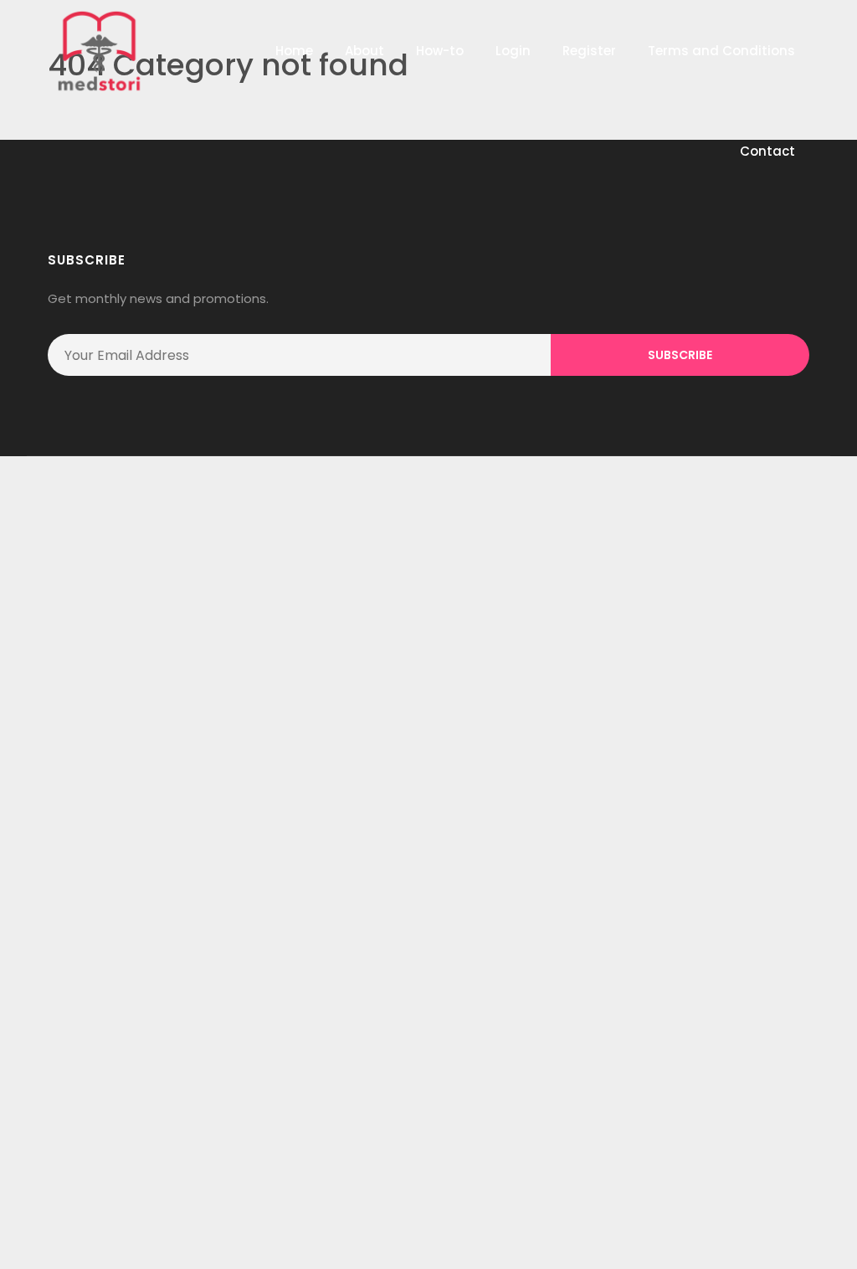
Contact (767, 151)
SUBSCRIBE (680, 355)
